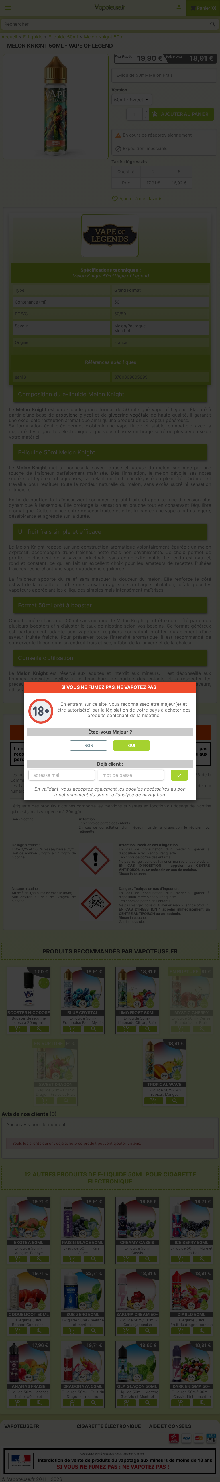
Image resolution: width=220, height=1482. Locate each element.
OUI (131, 745)
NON (88, 745)
